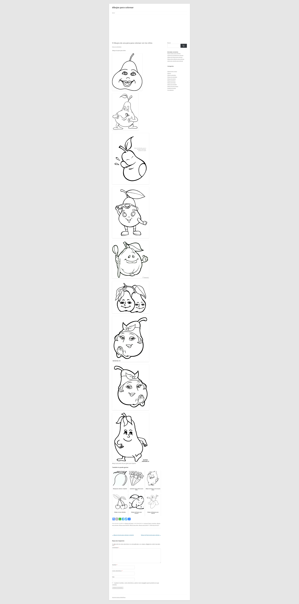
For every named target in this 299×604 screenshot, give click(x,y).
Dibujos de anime (171, 79)
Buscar (169, 43)
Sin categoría (170, 90)
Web (113, 577)
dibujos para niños (134, 525)
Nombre (114, 565)
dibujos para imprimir (124, 525)
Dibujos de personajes (172, 86)
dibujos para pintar (143, 525)
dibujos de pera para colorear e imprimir (123, 535)
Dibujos (169, 73)
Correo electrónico (117, 571)
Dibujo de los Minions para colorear (175, 59)
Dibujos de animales (172, 77)
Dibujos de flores (171, 80)
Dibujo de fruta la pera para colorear (151, 535)
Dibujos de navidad (172, 84)
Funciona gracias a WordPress (118, 597)
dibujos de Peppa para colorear (174, 57)
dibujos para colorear (123, 7)
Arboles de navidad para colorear (175, 55)
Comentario (115, 547)
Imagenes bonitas (171, 88)
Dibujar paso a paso (172, 71)
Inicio (113, 13)
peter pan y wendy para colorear (175, 61)
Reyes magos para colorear (173, 53)
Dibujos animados (171, 75)
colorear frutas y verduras (150, 523)
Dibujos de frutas (129, 523)
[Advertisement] (149, 26)
